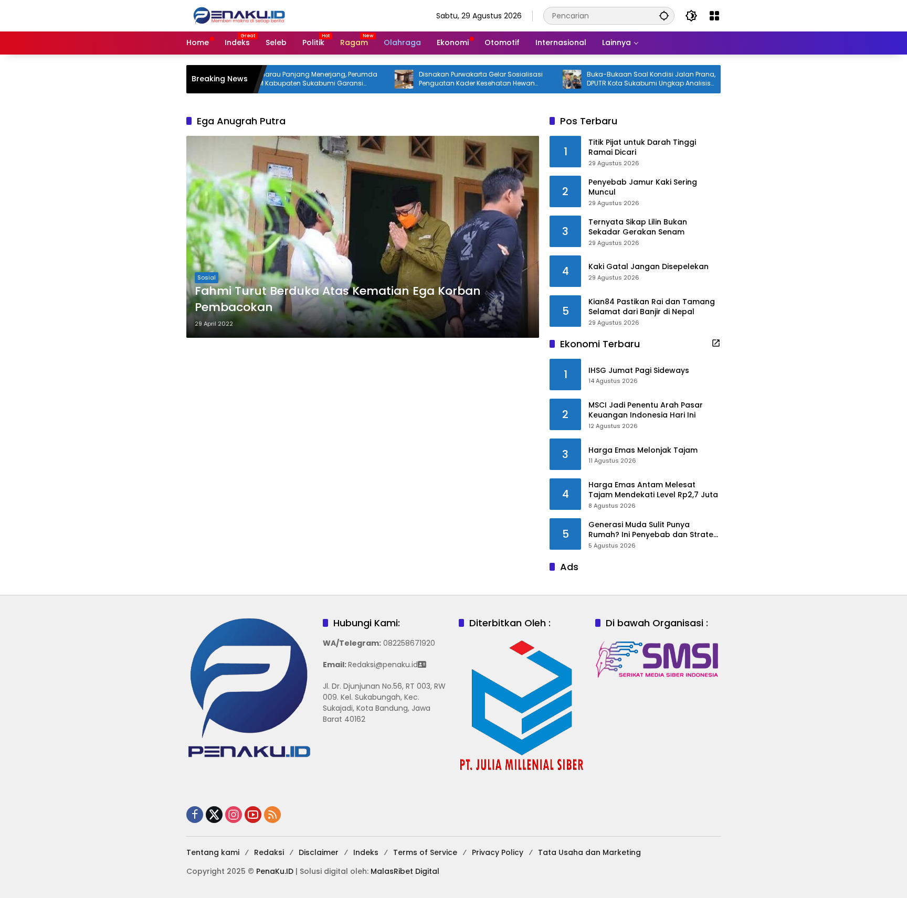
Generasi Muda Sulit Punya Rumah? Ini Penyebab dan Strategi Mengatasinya (654, 530)
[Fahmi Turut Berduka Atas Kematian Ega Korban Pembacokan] (362, 237)
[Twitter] (214, 814)
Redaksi (269, 852)
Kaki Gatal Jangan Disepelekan (648, 267)
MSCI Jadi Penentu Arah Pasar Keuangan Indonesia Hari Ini (645, 410)
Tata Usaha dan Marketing (589, 852)
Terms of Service (425, 852)
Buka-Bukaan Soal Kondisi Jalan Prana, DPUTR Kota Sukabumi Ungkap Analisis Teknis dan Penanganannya (619, 79)
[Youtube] (253, 814)
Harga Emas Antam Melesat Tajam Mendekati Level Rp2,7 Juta (653, 490)
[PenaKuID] (238, 15)
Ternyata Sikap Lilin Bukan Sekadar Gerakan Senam (637, 227)
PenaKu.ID (274, 871)
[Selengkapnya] (716, 343)
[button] (663, 15)
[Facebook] (194, 814)
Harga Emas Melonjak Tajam (643, 450)
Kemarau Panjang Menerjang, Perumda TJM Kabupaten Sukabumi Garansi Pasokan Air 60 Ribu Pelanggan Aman (282, 79)
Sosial (206, 277)
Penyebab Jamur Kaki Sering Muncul (642, 187)
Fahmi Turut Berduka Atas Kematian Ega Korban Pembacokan (338, 299)
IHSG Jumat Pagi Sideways (638, 371)
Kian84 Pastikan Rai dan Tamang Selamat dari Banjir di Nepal (651, 307)
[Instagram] (233, 814)
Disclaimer (319, 852)
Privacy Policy (497, 852)
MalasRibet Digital (405, 871)
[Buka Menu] (714, 15)
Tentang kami (212, 852)
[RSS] (272, 814)
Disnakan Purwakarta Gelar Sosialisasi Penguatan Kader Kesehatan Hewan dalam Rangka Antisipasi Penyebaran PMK (449, 79)
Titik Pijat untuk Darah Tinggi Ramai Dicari (642, 147)
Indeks (365, 852)
